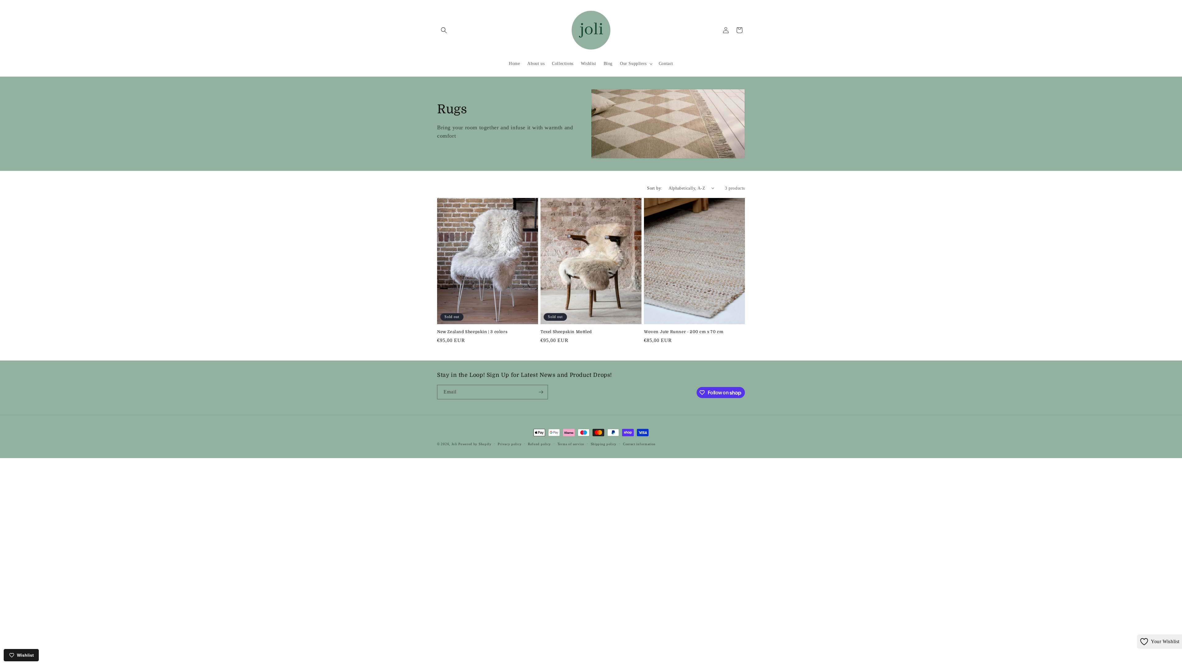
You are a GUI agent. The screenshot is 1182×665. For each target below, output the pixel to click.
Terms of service (570, 444)
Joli (454, 444)
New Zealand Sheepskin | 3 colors (472, 331)
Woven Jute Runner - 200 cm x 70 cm (683, 331)
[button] (444, 30)
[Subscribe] (541, 392)
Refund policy (539, 444)
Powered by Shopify (475, 444)
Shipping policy (604, 444)
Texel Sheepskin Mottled (566, 331)
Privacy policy (509, 444)
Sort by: (654, 188)
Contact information (639, 444)
